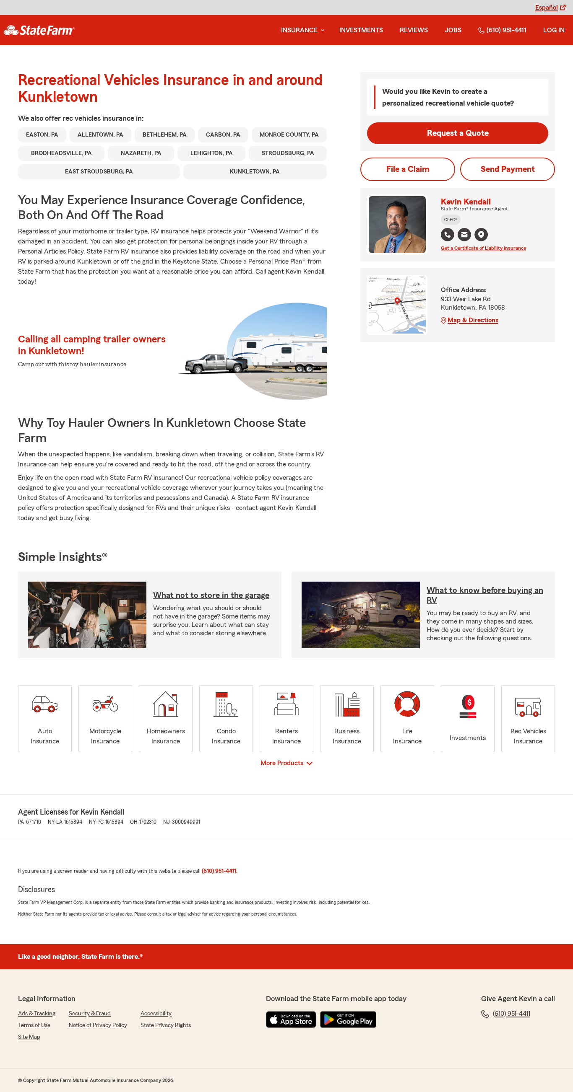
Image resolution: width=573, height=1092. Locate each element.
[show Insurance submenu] (321, 30)
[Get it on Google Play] (348, 1019)
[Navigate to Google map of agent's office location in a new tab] (481, 234)
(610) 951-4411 (506, 30)
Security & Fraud (90, 1014)
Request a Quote (458, 133)
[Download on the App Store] (291, 1019)
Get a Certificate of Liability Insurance (483, 248)
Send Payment (508, 169)
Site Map (29, 1037)
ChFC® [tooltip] (450, 219)
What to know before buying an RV (485, 595)
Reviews (414, 30)
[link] (39, 30)
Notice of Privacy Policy (98, 1025)
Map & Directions (473, 320)
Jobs (453, 30)
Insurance (299, 30)
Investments (361, 30)
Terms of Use (34, 1025)
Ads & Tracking (36, 1014)
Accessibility (156, 1014)
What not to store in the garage (211, 595)
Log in (554, 30)
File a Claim (408, 169)
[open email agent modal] (464, 235)
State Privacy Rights (166, 1025)
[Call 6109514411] (447, 234)
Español (546, 7)
